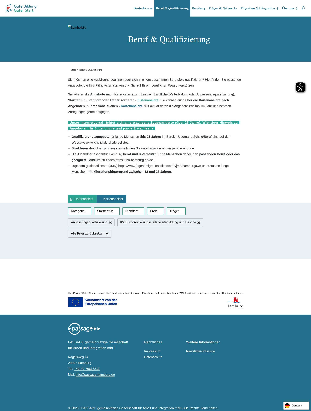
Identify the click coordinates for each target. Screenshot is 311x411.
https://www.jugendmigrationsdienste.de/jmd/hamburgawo (159, 166)
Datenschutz (153, 357)
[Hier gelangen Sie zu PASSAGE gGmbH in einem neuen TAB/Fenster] (84, 334)
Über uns (288, 8)
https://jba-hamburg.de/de (134, 160)
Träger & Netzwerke (223, 8)
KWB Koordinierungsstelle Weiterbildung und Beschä (158, 222)
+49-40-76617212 (87, 368)
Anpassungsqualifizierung (89, 222)
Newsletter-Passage (200, 351)
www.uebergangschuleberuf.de (172, 148)
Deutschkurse (142, 8)
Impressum (152, 351)
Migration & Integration (258, 8)
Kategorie (78, 211)
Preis (153, 211)
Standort (131, 211)
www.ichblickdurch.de (101, 142)
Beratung (198, 8)
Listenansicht (84, 199)
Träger (174, 211)
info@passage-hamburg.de (95, 374)
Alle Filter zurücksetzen (87, 233)
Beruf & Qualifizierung (172, 8)
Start (72, 69)
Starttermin (105, 211)
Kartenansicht (113, 199)
